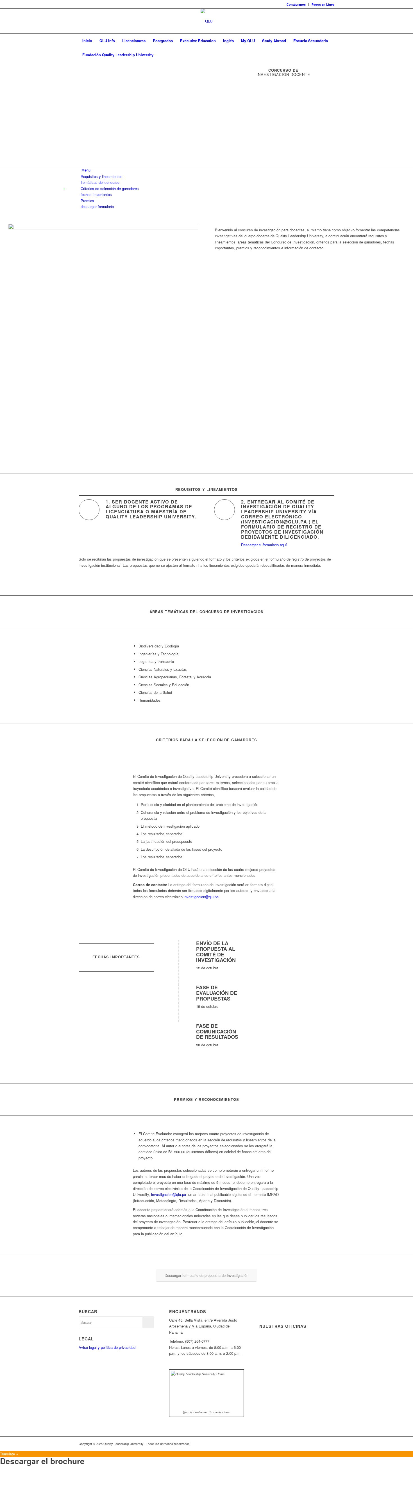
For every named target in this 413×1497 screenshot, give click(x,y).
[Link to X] (305, 1443)
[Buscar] (330, 55)
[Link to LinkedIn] (313, 1443)
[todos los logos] (206, 21)
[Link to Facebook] (296, 1443)
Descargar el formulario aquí (264, 544)
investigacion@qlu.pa (201, 896)
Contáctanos (296, 4)
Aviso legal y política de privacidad (107, 1347)
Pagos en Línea (323, 4)
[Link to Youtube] (321, 1443)
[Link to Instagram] (330, 1443)
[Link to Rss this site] (288, 1443)
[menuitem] (296, 4)
